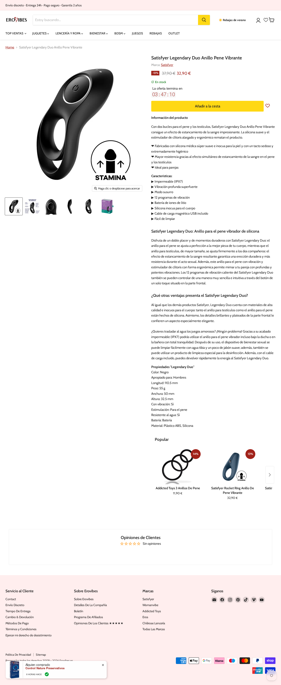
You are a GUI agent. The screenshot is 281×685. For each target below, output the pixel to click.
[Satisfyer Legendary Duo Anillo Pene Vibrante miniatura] (13, 206)
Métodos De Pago (17, 623)
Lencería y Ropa (68, 33)
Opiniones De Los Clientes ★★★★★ (98, 623)
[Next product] (269, 475)
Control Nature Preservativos (45, 668)
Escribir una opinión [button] (140, 553)
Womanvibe (150, 605)
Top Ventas (14, 33)
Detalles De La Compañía (90, 605)
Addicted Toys (151, 611)
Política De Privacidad (18, 654)
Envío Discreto (14, 605)
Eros (145, 617)
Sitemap (41, 654)
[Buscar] (204, 20)
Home (9, 47)
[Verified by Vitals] (47, 674)
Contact (10, 599)
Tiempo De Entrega (18, 611)
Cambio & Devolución (19, 617)
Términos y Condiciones (20, 629)
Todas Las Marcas (153, 629)
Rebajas (156, 33)
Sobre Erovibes (84, 599)
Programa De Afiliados (88, 617)
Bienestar (98, 33)
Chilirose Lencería (153, 623)
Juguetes (39, 33)
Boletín (78, 611)
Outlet (174, 33)
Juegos (137, 33)
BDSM (119, 33)
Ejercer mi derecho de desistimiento (28, 635)
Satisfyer (167, 65)
